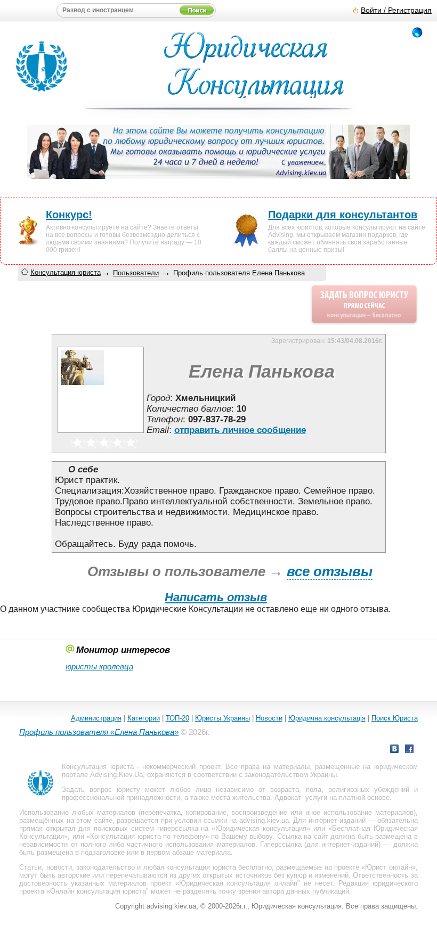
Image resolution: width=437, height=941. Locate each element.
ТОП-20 (177, 718)
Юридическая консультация (260, 828)
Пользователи (136, 273)
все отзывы (330, 571)
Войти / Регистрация (396, 10)
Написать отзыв (216, 597)
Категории (143, 718)
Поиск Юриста (394, 718)
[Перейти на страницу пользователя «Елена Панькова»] (101, 433)
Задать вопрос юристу (101, 789)
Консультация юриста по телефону (147, 836)
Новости (269, 718)
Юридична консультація (327, 718)
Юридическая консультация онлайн (238, 883)
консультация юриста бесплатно (219, 867)
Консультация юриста (65, 272)
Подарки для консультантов (342, 214)
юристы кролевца (99, 666)
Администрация (96, 718)
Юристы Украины (222, 718)
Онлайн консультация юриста (98, 891)
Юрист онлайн (388, 867)
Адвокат (287, 797)
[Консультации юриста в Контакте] (394, 750)
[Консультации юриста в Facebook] (409, 750)
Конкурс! (69, 214)
